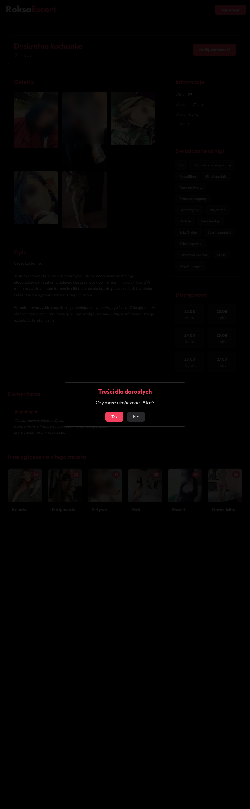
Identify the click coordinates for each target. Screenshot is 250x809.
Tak (114, 416)
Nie (136, 416)
